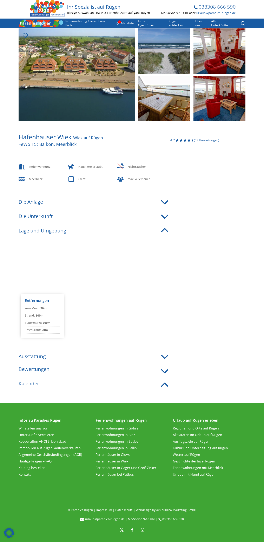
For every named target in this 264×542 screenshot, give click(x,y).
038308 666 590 (216, 6)
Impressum (104, 510)
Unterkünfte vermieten (36, 435)
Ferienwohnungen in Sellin (116, 448)
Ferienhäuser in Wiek (112, 461)
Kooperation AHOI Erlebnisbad (42, 441)
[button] (9, 533)
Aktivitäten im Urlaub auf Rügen (197, 435)
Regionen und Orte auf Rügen (196, 428)
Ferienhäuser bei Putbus (115, 474)
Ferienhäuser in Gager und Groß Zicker (126, 468)
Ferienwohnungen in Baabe (117, 441)
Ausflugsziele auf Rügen (191, 441)
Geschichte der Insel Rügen (194, 461)
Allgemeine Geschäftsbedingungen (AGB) (50, 454)
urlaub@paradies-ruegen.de (216, 13)
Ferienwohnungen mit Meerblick (198, 468)
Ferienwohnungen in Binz (115, 435)
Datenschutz (124, 510)
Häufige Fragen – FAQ (35, 461)
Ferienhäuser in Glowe (113, 454)
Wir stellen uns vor (33, 428)
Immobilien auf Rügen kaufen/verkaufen (50, 448)
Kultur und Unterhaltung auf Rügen (200, 448)
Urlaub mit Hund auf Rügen (194, 474)
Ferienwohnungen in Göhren (118, 428)
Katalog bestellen (32, 468)
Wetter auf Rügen (186, 454)
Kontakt (25, 474)
